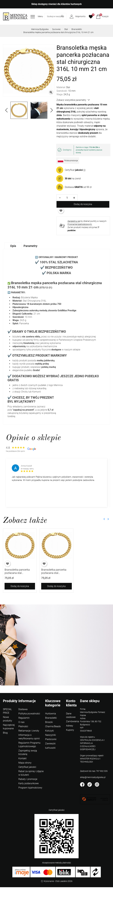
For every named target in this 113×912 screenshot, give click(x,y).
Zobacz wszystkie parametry (71, 100)
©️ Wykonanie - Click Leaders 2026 (56, 881)
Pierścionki (50, 739)
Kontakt (22, 758)
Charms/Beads (53, 726)
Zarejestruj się (74, 221)
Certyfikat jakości (27, 767)
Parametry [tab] (30, 246)
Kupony (70, 730)
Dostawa (23, 709)
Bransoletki (77, 29)
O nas (21, 722)
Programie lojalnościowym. (80, 224)
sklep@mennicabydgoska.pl (92, 777)
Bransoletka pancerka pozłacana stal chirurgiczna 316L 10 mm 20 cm (19, 574)
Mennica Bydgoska (40, 29)
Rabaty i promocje (27, 779)
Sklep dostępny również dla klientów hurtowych (56, 4)
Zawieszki (50, 743)
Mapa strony (24, 762)
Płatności (23, 726)
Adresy (69, 725)
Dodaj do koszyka (83, 204)
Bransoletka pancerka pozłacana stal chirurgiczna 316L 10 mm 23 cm (56, 574)
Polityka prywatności (29, 713)
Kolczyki (49, 730)
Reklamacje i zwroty (28, 730)
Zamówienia (72, 721)
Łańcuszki (50, 747)
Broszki (49, 722)
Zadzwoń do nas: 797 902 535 (94, 771)
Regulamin (24, 717)
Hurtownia (50, 713)
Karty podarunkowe (28, 783)
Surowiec (56, 29)
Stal (66, 29)
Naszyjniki (50, 735)
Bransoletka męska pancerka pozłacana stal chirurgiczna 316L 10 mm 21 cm (58, 32)
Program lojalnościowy (30, 787)
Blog (5, 732)
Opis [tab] (13, 246)
